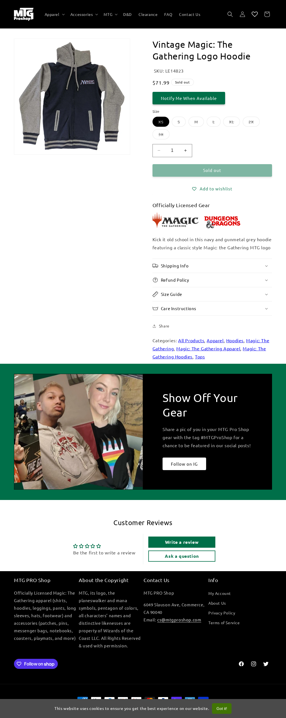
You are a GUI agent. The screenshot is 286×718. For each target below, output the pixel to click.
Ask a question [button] (182, 556)
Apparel (215, 340)
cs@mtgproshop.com (179, 619)
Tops (200, 356)
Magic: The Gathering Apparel (208, 348)
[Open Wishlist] (255, 14)
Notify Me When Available (189, 98)
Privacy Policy (221, 612)
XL (234, 123)
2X (254, 123)
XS (163, 123)
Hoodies (235, 340)
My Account (219, 593)
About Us (217, 602)
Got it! (221, 708)
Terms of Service (224, 622)
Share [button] (164, 325)
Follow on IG (184, 463)
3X (164, 135)
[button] (54, 14)
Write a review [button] (182, 542)
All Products (191, 340)
